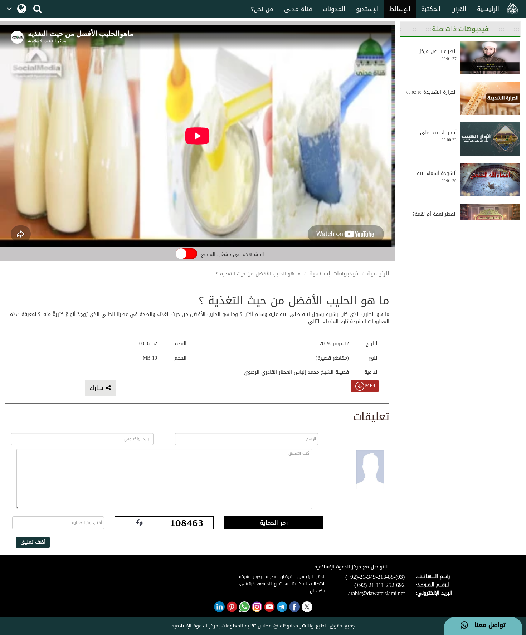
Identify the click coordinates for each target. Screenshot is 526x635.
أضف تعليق (32, 542)
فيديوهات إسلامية (334, 273)
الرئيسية (488, 9)
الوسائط (399, 9)
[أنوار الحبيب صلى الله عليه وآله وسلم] (489, 139)
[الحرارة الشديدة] (489, 98)
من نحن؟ (262, 9)
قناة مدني (298, 9)
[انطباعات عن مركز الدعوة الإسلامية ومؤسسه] (489, 57)
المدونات (334, 9)
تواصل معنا (487, 625)
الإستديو (367, 9)
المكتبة (430, 9)
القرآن (458, 9)
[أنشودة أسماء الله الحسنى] (489, 179)
